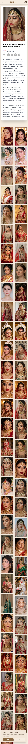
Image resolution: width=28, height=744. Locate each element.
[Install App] (25, 2)
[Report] (8, 54)
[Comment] (15, 54)
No (19, 739)
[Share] (19, 54)
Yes (8, 739)
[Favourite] (12, 54)
